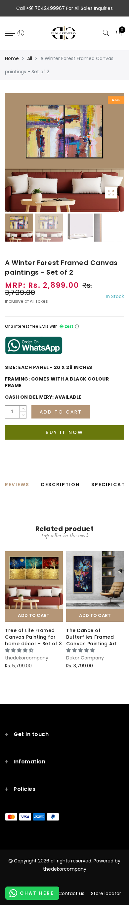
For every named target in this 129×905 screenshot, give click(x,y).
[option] (64, 152)
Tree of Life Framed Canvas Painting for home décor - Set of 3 (33, 637)
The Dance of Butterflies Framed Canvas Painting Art (91, 637)
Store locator (106, 893)
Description (60, 484)
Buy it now (64, 432)
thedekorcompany (26, 657)
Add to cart (34, 615)
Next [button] (103, 156)
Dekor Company (85, 657)
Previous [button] (17, 156)
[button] (20, 650)
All (29, 58)
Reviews (17, 484)
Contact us (71, 893)
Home (12, 58)
